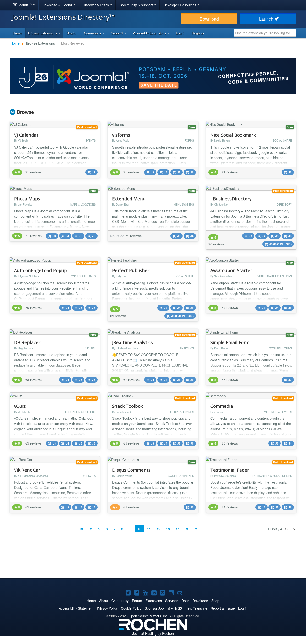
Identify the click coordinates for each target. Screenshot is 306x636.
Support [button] (117, 33)
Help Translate (196, 608)
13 (168, 528)
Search (72, 33)
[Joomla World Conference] (153, 75)
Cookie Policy (131, 608)
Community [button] (93, 33)
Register (198, 33)
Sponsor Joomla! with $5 (163, 608)
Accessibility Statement (76, 608)
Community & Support (137, 4)
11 (149, 528)
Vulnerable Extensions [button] (150, 33)
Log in (180, 33)
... (130, 528)
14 (178, 528)
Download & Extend (57, 4)
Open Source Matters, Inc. (149, 616)
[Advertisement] (153, 559)
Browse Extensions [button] (43, 33)
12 (158, 528)
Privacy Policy (107, 608)
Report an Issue (223, 608)
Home (17, 33)
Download (209, 19)
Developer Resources (180, 4)
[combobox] (265, 33)
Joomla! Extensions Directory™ (63, 17)
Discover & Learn (96, 4)
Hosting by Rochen (153, 633)
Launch (266, 19)
